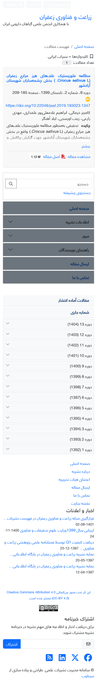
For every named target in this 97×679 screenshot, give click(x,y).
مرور (85, 235)
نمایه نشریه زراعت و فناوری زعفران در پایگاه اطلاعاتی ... (51, 553)
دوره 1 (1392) (81, 449)
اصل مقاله (46, 156)
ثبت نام (34, 4)
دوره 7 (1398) (81, 386)
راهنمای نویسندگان (74, 249)
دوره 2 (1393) (81, 438)
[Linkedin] (62, 658)
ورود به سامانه (56, 4)
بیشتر (86, 145)
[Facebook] (88, 658)
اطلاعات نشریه (77, 221)
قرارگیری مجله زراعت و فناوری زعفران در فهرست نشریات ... (48, 517)
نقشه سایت (80, 502)
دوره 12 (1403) (80, 334)
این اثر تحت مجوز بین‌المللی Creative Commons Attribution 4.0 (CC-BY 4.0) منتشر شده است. (49, 595)
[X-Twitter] (75, 658)
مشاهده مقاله (79, 156)
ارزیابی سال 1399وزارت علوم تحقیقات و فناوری (57, 529)
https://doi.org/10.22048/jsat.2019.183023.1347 (48, 105)
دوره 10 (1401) (80, 355)
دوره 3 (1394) (81, 428)
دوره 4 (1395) (81, 417)
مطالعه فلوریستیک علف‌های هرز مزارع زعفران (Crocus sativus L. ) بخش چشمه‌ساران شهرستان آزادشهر (48, 79)
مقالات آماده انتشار (73, 299)
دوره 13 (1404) (80, 323)
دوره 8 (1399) (81, 376)
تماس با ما (80, 277)
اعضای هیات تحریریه (74, 478)
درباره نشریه (81, 471)
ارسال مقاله (80, 263)
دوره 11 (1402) (80, 344)
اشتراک (11, 643)
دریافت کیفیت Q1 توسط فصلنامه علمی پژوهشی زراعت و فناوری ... (49, 544)
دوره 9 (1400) (81, 365)
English (12, 4)
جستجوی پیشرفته (77, 192)
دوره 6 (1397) (81, 397)
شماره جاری (80, 311)
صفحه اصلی (84, 46)
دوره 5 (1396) (81, 407)
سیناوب (88, 675)
